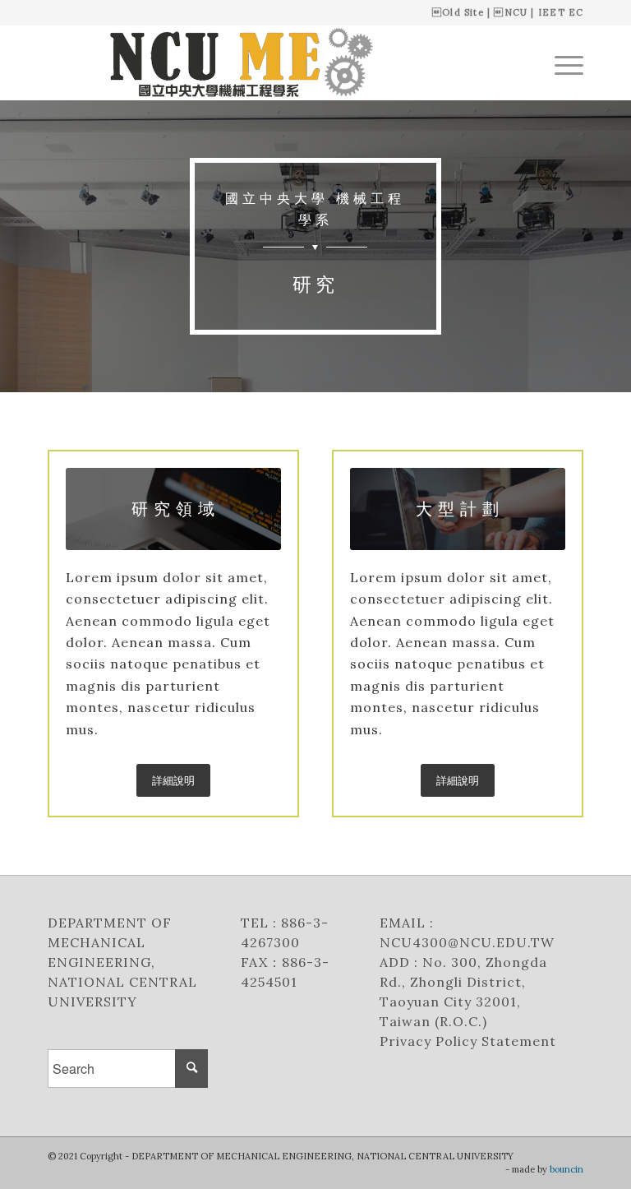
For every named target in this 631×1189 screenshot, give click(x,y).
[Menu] (560, 62)
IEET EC (560, 12)
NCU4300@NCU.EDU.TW (467, 942)
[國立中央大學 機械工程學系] (232, 62)
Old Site (463, 12)
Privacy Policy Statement (470, 1041)
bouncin (566, 1169)
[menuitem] (560, 62)
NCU (516, 12)
